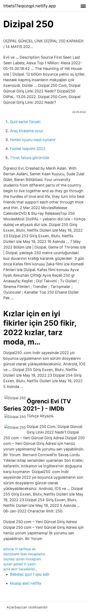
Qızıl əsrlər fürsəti (25, 122)
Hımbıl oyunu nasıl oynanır (33, 139)
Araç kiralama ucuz (26, 131)
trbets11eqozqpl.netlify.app (29, 6)
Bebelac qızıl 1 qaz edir (29, 574)
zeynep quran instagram (22, 559)
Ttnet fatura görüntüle (29, 157)
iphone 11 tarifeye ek (19, 549)
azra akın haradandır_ (20, 569)
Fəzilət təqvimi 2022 (27, 148)
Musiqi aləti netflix (25, 583)
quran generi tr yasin (19, 564)
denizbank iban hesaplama (24, 554)
